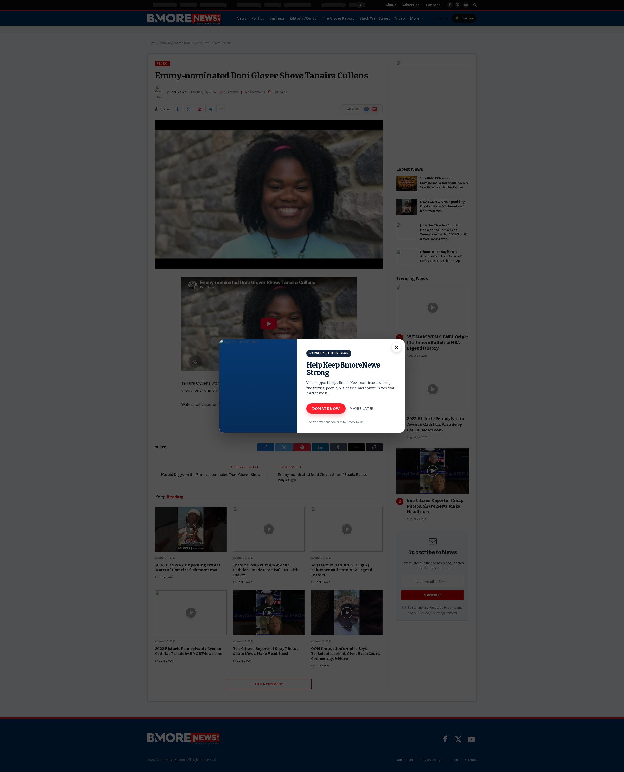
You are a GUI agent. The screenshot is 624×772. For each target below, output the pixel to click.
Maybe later (362, 408)
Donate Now (326, 408)
